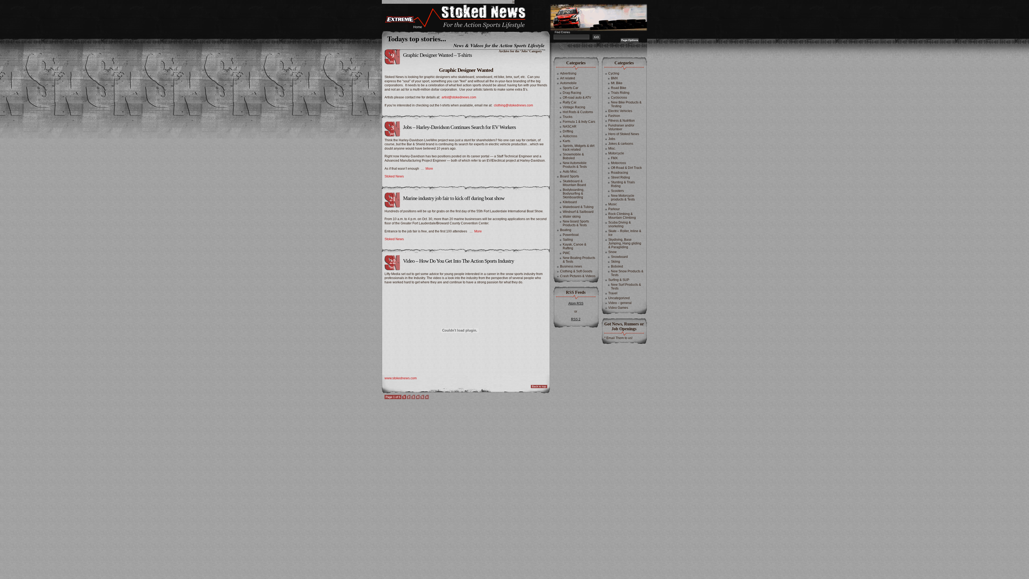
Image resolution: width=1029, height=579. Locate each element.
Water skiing (572, 216)
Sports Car (570, 88)
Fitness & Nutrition (621, 121)
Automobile (568, 83)
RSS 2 (575, 319)
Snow (612, 252)
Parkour (614, 209)
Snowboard (619, 257)
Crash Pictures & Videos (577, 276)
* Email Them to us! (618, 338)
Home (417, 27)
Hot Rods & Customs (578, 112)
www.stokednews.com (401, 378)
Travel (612, 293)
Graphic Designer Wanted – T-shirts (437, 55)
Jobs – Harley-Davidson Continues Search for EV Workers (459, 127)
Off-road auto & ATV (577, 97)
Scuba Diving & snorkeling (619, 224)
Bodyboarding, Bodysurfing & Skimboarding (573, 193)
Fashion (614, 116)
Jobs (611, 139)
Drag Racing (572, 93)
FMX (614, 158)
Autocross (570, 136)
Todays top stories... (416, 39)
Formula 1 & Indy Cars (579, 122)
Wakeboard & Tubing (578, 207)
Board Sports (569, 176)
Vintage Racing (574, 107)
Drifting (568, 131)
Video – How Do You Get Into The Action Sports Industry (458, 261)
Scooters (617, 191)
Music (612, 204)
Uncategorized (619, 298)
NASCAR (569, 126)
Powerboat (571, 235)
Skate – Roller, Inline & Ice (624, 233)
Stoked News (394, 176)
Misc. (612, 148)
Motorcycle (616, 153)
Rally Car (569, 102)
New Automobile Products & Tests (575, 165)
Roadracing (619, 173)
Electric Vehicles (620, 111)
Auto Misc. (570, 171)
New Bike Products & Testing (626, 104)
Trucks (567, 117)
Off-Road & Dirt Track (626, 168)
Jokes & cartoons (620, 144)
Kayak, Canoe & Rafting (574, 246)
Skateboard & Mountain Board (574, 183)
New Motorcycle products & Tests (623, 197)
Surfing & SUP (618, 280)
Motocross (618, 163)
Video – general (620, 303)
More (429, 168)
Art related (567, 78)
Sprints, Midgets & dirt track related (578, 147)
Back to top (539, 386)
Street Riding (620, 177)
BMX (614, 78)
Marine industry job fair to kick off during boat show (453, 198)
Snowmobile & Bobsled (573, 156)
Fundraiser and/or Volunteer (621, 127)
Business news (571, 266)
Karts (566, 141)
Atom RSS (575, 303)
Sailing (568, 240)
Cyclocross (619, 97)
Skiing (615, 261)
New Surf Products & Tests (626, 286)
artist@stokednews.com (459, 97)
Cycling (613, 73)
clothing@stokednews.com (513, 105)
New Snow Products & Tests (627, 273)
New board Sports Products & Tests (576, 223)
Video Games (618, 308)
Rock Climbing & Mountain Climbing (622, 216)
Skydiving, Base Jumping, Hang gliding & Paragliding (624, 243)
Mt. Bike (616, 83)
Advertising (568, 73)
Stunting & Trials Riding (623, 184)
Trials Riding (620, 93)
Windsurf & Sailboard (578, 212)
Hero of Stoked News (623, 134)
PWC (566, 253)
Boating (565, 230)
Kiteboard (570, 202)
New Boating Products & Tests (579, 259)
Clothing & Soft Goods (576, 271)
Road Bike (618, 88)
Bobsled (617, 266)
